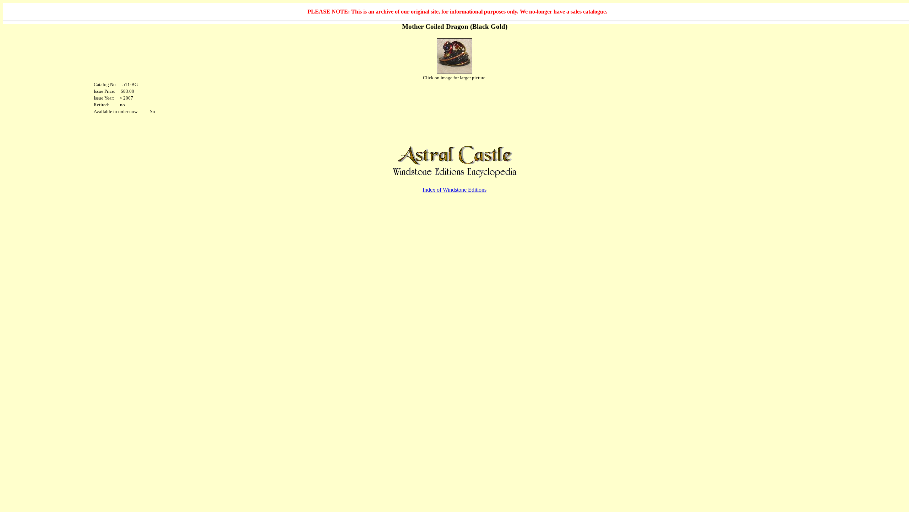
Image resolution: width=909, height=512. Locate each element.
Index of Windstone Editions (454, 190)
